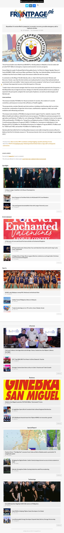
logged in (11, 156)
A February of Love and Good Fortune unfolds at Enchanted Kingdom (25, 241)
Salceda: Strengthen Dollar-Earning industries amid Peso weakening (30, 469)
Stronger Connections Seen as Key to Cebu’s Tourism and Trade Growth (31, 367)
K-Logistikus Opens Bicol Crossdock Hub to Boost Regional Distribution (31, 409)
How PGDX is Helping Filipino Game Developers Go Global (28, 511)
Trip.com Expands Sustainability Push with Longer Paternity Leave (30, 205)
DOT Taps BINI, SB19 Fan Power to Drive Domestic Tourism (28, 359)
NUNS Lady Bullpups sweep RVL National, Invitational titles (22, 292)
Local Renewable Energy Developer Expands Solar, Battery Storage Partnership (33, 519)
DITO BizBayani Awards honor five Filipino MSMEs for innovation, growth (32, 417)
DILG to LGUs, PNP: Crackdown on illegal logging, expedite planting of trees (31, 141)
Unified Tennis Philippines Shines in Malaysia (24, 299)
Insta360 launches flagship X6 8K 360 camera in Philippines (22, 503)
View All (59, 211)
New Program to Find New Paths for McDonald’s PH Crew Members (30, 197)
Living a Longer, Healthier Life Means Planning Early (20, 190)
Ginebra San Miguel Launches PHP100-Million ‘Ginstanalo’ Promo (23, 402)
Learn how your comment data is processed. (34, 159)
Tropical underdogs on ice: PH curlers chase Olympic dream (28, 308)
